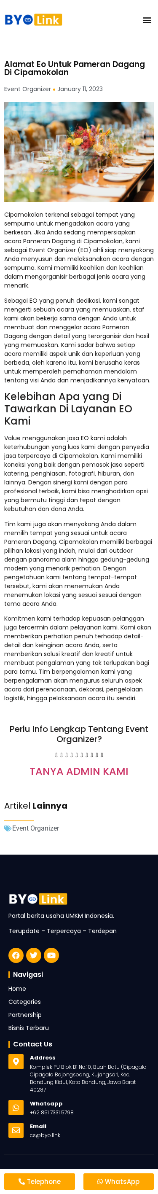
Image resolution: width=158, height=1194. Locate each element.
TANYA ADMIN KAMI (79, 771)
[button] (147, 20)
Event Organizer (35, 828)
